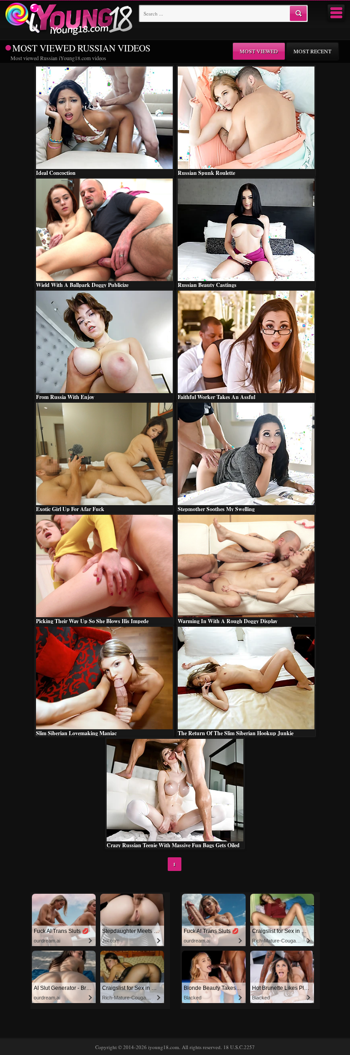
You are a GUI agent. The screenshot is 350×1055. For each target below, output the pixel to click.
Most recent (312, 51)
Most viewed (259, 51)
